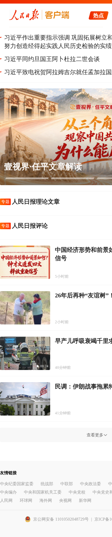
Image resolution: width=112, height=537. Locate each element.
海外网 (45, 500)
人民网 (6, 500)
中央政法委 (90, 484)
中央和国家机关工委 (43, 492)
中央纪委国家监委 (16, 484)
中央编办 (8, 492)
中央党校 (77, 492)
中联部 (66, 484)
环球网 (26, 500)
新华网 (85, 500)
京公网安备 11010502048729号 (61, 519)
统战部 (47, 484)
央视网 (65, 500)
